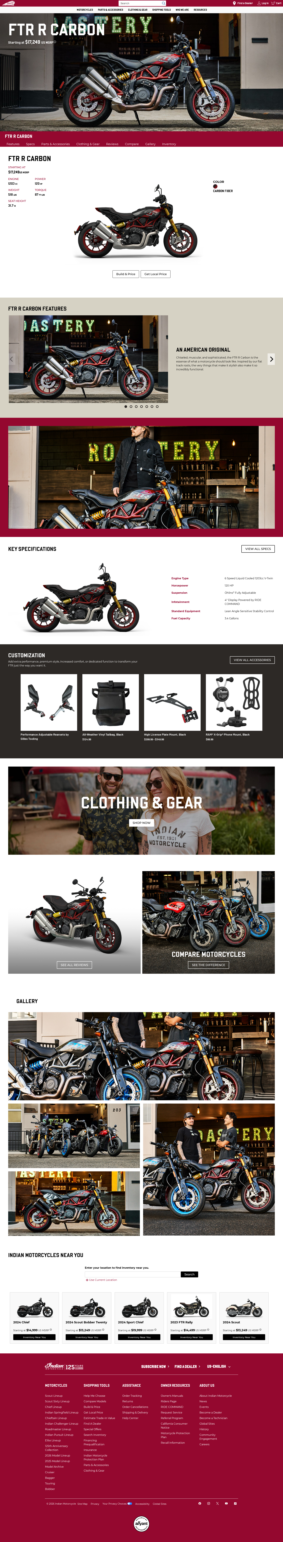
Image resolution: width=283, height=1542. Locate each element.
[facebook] (199, 1503)
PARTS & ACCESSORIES (110, 9)
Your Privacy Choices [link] (115, 1503)
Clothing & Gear (88, 144)
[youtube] (226, 1503)
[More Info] (54, 42)
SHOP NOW (142, 823)
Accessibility (142, 1503)
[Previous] (11, 359)
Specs (30, 144)
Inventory (169, 144)
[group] (141, 359)
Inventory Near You (34, 1337)
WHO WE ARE (182, 9)
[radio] (215, 186)
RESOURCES (200, 9)
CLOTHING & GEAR (137, 9)
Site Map (82, 1503)
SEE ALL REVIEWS (74, 965)
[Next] (271, 359)
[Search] (163, 3)
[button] (125, 406)
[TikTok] (235, 1503)
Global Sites (159, 1503)
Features (13, 144)
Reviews (112, 144)
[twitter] (217, 1503)
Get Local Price (155, 274)
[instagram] (208, 1503)
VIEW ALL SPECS (258, 549)
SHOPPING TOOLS (161, 9)
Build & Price (125, 274)
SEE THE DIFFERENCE (208, 965)
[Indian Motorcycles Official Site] (8, 3)
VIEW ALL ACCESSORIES (252, 660)
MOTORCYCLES (85, 9)
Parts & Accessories (55, 144)
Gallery (150, 144)
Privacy (95, 1503)
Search (189, 1274)
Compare (132, 144)
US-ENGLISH (217, 1366)
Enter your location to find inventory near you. (117, 1267)
